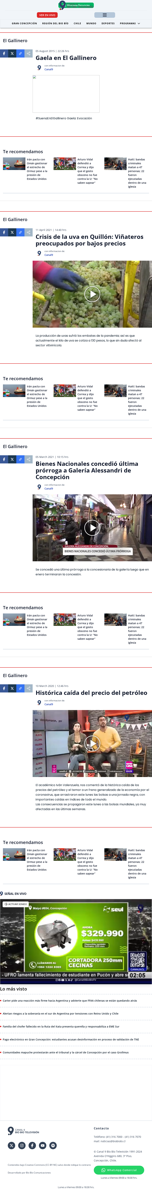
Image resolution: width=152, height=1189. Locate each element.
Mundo (91, 23)
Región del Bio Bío (55, 23)
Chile (77, 23)
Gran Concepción (24, 23)
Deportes (108, 23)
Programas (128, 23)
